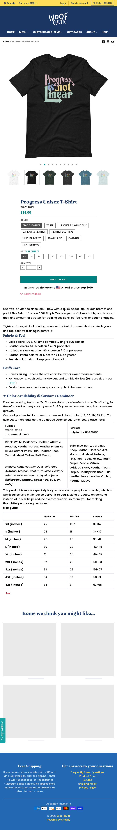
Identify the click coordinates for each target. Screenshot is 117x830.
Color (24, 220)
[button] (30, 293)
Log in (63, 3)
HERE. (12, 383)
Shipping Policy (87, 784)
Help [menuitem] (105, 32)
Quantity (25, 263)
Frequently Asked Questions (87, 772)
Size (29, 251)
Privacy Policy (87, 787)
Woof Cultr (27, 207)
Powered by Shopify (58, 819)
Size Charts (32, 251)
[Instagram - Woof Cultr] (108, 41)
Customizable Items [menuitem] (46, 32)
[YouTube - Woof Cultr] (112, 41)
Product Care (87, 776)
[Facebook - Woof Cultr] (103, 41)
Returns (87, 780)
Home (6, 41)
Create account (79, 3)
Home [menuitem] (11, 32)
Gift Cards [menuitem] (74, 32)
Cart (104, 3)
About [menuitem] (90, 32)
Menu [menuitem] (22, 32)
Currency (24, 3)
